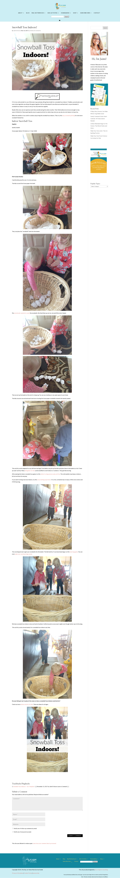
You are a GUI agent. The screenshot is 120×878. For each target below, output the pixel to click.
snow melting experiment (44, 479)
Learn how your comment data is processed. (44, 843)
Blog (28, 13)
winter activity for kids (27, 704)
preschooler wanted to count (22, 313)
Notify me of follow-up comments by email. (25, 828)
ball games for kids (30, 470)
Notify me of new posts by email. (22, 832)
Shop (74, 13)
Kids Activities (52, 13)
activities (31, 30)
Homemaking (65, 13)
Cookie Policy (28, 873)
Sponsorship (36, 873)
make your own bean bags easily (23, 554)
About (20, 13)
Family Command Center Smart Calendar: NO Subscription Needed (98, 119)
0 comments (38, 30)
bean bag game (74, 552)
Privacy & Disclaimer (17, 873)
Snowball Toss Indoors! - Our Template (23, 786)
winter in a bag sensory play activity (50, 474)
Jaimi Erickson (16, 30)
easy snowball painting (68, 115)
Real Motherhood (38, 13)
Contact (97, 13)
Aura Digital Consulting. (101, 869)
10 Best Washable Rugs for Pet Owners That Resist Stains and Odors (98, 126)
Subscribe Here (85, 13)
